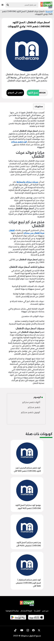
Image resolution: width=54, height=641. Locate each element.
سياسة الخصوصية (12, 611)
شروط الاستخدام (26, 611)
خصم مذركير (34, 407)
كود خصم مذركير (19, 142)
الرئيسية (49, 11)
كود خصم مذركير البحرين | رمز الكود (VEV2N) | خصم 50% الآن (27, 469)
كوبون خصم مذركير (30, 412)
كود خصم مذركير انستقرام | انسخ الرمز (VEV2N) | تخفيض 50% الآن (28, 583)
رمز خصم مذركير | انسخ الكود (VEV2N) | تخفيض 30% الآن (28, 544)
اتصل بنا (37, 611)
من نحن (45, 611)
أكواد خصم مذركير (31, 402)
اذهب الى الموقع (15, 93)
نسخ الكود (33, 92)
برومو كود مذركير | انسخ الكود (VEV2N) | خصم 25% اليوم (28, 506)
